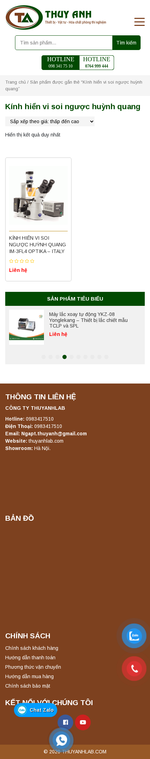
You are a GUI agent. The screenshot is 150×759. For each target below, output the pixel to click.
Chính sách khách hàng (31, 648)
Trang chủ (15, 82)
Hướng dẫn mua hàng (29, 676)
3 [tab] (57, 357)
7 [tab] (85, 357)
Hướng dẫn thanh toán (30, 657)
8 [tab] (92, 357)
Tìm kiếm (126, 42)
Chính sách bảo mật (27, 686)
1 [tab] (43, 357)
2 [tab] (50, 357)
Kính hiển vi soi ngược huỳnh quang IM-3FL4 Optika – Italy (37, 244)
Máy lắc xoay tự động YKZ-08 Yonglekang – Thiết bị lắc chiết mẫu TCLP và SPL (88, 320)
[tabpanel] (75, 327)
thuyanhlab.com (46, 441)
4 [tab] (64, 357)
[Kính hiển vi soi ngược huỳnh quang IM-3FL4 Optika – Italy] (38, 195)
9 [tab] (99, 357)
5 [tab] (71, 357)
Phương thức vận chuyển (33, 667)
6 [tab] (78, 357)
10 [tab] (106, 357)
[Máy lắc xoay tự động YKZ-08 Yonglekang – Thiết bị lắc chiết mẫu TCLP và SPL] (26, 327)
